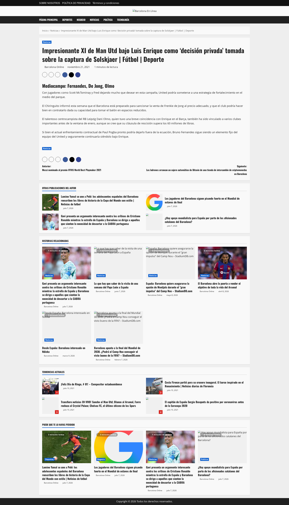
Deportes (67, 20)
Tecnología (123, 20)
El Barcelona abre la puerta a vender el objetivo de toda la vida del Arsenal (219, 285)
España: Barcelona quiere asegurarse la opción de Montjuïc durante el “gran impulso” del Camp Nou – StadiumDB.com (169, 287)
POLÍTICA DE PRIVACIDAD (76, 3)
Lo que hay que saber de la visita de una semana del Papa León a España (116, 285)
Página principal (48, 20)
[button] (249, 20)
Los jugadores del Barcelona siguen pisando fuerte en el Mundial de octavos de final (154, 202)
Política (108, 20)
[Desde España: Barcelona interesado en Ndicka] (66, 327)
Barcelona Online (54, 67)
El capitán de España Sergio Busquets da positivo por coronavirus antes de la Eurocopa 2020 (154, 405)
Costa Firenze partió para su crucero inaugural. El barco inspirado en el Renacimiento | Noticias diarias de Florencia (154, 386)
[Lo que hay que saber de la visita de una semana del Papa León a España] (118, 263)
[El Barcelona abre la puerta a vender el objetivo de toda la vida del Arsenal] (222, 263)
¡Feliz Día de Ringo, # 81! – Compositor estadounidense (50, 386)
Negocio (81, 20)
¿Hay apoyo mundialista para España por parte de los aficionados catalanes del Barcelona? (154, 222)
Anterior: (71, 168)
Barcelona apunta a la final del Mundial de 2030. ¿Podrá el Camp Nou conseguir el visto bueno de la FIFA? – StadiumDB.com (117, 351)
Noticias (94, 20)
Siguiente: (196, 170)
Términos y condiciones (106, 3)
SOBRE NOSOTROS (49, 3)
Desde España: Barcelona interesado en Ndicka (63, 350)
